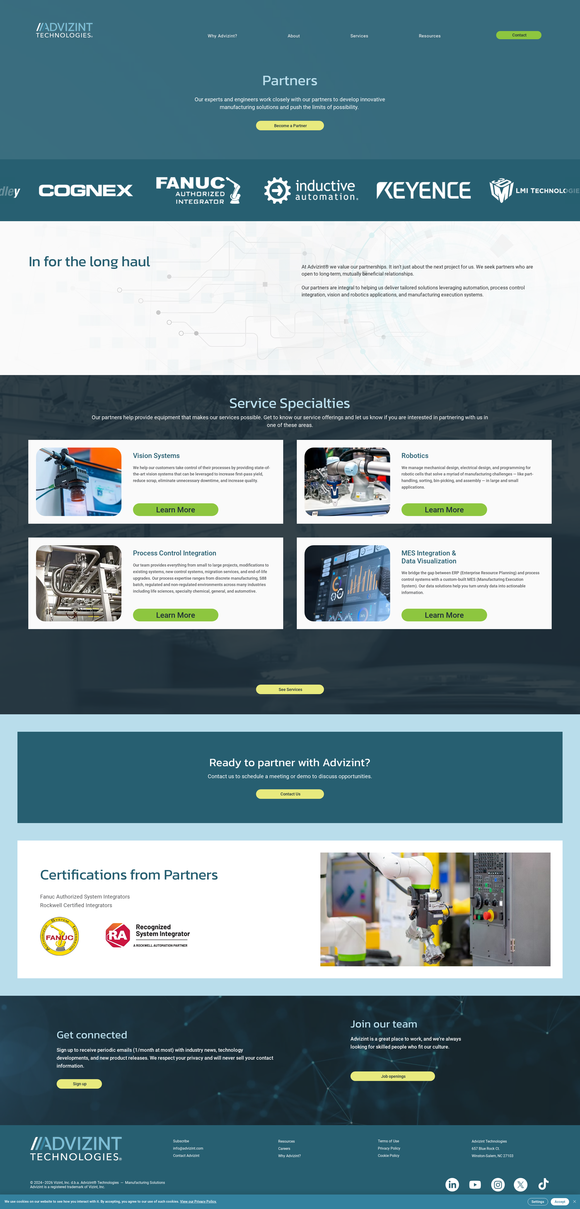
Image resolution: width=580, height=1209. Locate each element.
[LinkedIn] (452, 1185)
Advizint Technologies (489, 1141)
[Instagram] (498, 1185)
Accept (560, 1202)
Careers (284, 1148)
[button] (290, 125)
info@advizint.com (188, 1148)
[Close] (574, 1201)
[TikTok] (543, 1185)
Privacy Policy (389, 1148)
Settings (538, 1202)
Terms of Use (388, 1141)
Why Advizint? (289, 1156)
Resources (286, 1141)
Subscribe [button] (181, 1141)
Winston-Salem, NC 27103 (492, 1156)
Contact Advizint (186, 1155)
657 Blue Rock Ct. (486, 1148)
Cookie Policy (388, 1155)
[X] (520, 1185)
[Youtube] (475, 1185)
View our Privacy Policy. (198, 1201)
